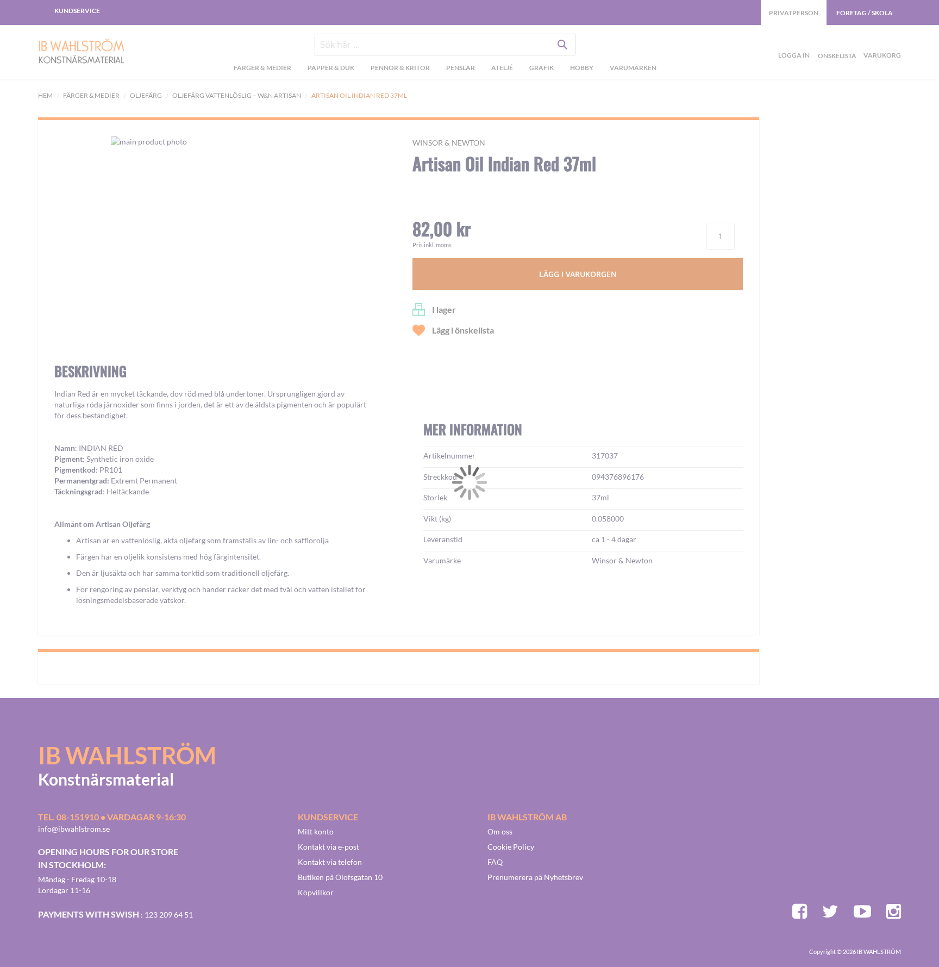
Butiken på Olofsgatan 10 (340, 877)
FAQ (495, 861)
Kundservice (77, 11)
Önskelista (835, 43)
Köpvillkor (316, 892)
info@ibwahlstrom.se (74, 828)
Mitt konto (316, 831)
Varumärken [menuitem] (633, 68)
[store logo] (81, 52)
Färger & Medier (91, 95)
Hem (45, 95)
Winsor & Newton (448, 142)
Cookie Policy (510, 846)
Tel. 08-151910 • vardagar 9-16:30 (112, 817)
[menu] (445, 69)
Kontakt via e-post (328, 846)
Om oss (499, 831)
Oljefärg (146, 95)
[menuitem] (262, 69)
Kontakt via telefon (330, 861)
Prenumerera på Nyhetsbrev (535, 877)
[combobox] (445, 44)
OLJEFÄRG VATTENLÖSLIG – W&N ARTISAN (236, 95)
